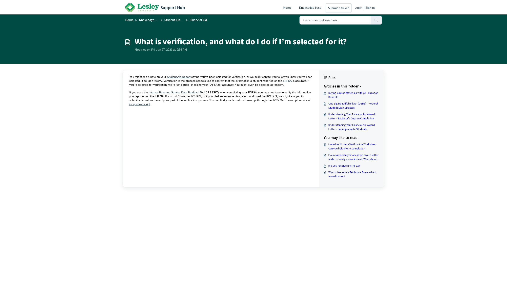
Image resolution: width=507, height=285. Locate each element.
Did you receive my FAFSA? (344, 165)
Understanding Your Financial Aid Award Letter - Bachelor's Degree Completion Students (351, 116)
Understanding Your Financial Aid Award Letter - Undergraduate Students (351, 127)
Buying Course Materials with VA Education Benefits (353, 95)
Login (358, 8)
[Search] (376, 20)
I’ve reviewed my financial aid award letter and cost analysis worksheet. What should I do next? (353, 157)
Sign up (370, 8)
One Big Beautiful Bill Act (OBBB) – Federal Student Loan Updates (353, 105)
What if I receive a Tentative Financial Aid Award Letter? (352, 174)
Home (287, 8)
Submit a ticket (338, 8)
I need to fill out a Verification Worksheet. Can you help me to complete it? (352, 146)
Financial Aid (198, 20)
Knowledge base (310, 8)
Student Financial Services (182, 20)
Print (331, 77)
